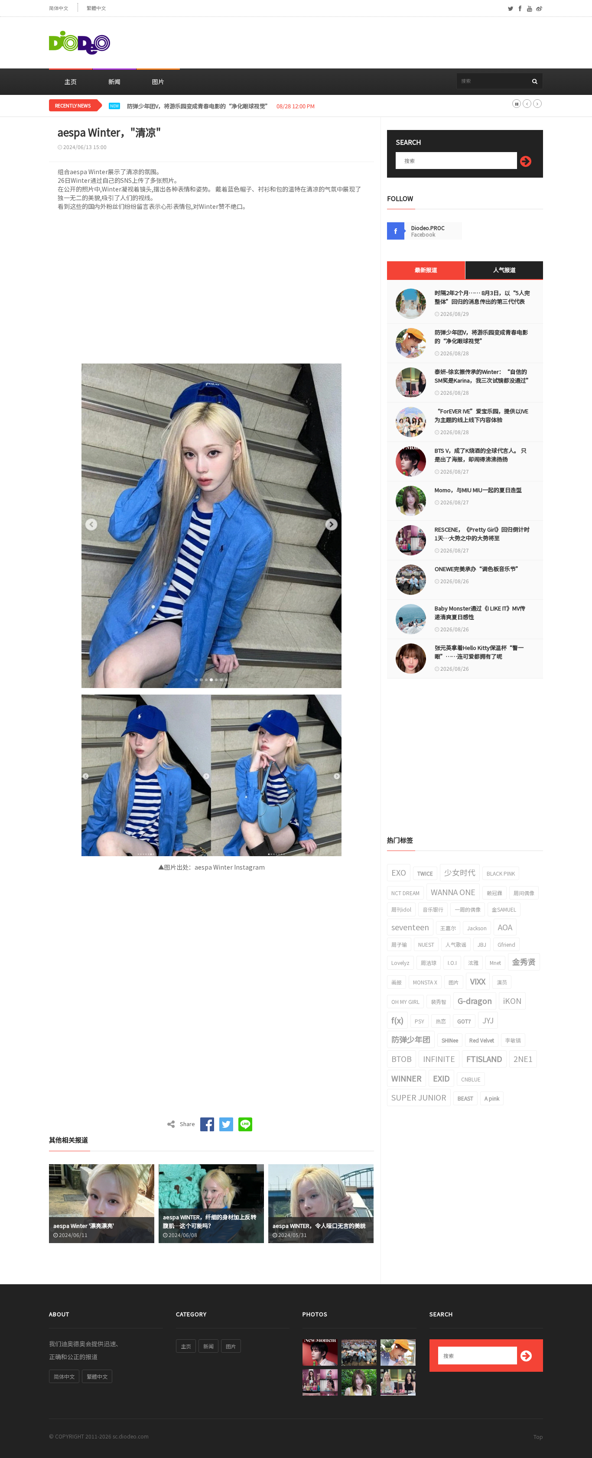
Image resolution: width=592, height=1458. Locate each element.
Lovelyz (400, 962)
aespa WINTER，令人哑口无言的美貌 (319, 1225)
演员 (502, 982)
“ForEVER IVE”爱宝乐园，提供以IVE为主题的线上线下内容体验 (481, 415)
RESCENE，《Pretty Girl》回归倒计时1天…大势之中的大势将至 (482, 533)
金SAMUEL (504, 909)
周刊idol (401, 909)
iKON (512, 1000)
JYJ (488, 1020)
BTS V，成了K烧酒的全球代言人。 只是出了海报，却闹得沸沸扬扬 (481, 454)
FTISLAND (484, 1058)
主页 (71, 81)
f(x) (397, 1020)
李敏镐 (513, 1040)
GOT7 (464, 1021)
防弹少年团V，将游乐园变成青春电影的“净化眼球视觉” (481, 336)
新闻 (114, 81)
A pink (492, 1098)
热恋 (441, 1021)
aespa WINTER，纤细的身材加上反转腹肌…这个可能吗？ (209, 1221)
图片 (158, 81)
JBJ (482, 944)
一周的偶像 (468, 909)
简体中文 (58, 8)
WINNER (406, 1078)
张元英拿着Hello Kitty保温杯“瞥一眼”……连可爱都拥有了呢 (479, 651)
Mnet (495, 962)
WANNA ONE (453, 891)
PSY (419, 1021)
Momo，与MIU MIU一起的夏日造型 (478, 490)
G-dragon (475, 1000)
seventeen (410, 926)
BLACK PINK (501, 873)
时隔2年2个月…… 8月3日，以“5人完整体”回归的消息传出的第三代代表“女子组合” (482, 301)
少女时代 (459, 872)
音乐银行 (433, 909)
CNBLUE (471, 1079)
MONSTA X (425, 982)
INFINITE (439, 1058)
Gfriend (506, 944)
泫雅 (473, 962)
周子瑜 (399, 944)
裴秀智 (438, 1001)
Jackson (477, 928)
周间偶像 (524, 892)
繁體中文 (96, 8)
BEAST (465, 1098)
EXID (441, 1078)
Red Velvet (481, 1040)
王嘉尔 (448, 928)
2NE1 (523, 1058)
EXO (398, 872)
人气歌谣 (456, 944)
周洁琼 (428, 962)
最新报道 (426, 270)
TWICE (425, 873)
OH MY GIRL (405, 1001)
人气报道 (504, 270)
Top (538, 1436)
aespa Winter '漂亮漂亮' (83, 1225)
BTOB (401, 1058)
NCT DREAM (405, 892)
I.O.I (452, 962)
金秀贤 (524, 961)
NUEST (426, 944)
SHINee (450, 1040)
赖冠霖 (494, 892)
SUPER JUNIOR (418, 1097)
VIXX (477, 981)
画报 (396, 982)
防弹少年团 (410, 1039)
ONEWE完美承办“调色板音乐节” (478, 569)
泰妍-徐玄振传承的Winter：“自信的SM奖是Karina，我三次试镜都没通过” (482, 375)
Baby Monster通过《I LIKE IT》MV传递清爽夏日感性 (480, 612)
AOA (505, 926)
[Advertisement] (385, 42)
